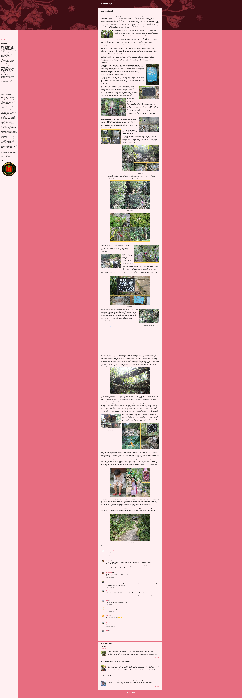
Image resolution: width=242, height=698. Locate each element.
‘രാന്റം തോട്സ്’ (4, 98)
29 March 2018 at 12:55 (110, 557)
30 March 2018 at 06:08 (110, 568)
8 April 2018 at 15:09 (110, 611)
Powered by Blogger (130, 692)
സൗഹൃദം (103, 646)
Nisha (107, 581)
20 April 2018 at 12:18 (110, 619)
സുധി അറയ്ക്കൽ (110, 550)
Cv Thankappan (109, 572)
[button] (158, 11)
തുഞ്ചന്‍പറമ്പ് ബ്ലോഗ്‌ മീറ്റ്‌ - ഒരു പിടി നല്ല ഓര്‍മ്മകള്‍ (115, 661)
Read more (156, 657)
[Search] (161, 3)
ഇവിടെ (5, 51)
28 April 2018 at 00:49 (110, 626)
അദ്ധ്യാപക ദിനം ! (106, 676)
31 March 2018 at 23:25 (110, 577)
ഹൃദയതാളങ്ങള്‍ (107, 3)
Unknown (108, 608)
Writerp (107, 615)
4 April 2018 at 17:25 (110, 596)
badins (133, 694)
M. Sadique (108, 560)
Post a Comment (105, 637)
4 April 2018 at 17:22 (110, 587)
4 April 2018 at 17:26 (110, 604)
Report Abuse (4, 39)
